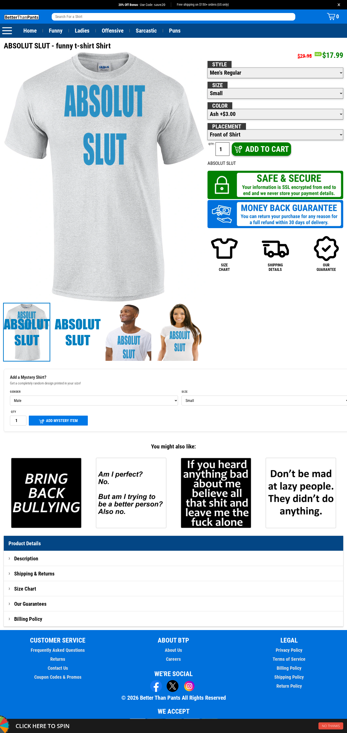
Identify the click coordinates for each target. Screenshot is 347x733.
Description (26, 558)
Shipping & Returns (34, 574)
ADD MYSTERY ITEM (62, 420)
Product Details (24, 543)
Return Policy (289, 686)
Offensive (112, 30)
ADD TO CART (267, 149)
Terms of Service (289, 659)
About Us (173, 650)
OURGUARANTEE (326, 267)
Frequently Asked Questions (58, 650)
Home (30, 30)
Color (220, 105)
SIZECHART (224, 267)
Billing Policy (28, 619)
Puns (175, 30)
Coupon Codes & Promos (57, 677)
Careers (173, 659)
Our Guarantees (30, 604)
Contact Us (58, 668)
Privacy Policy (289, 650)
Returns (57, 659)
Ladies (82, 30)
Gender (15, 391)
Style (219, 64)
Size (217, 85)
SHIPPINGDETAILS (275, 267)
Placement (226, 126)
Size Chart (25, 589)
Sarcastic (146, 30)
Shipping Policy (289, 677)
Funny (56, 30)
